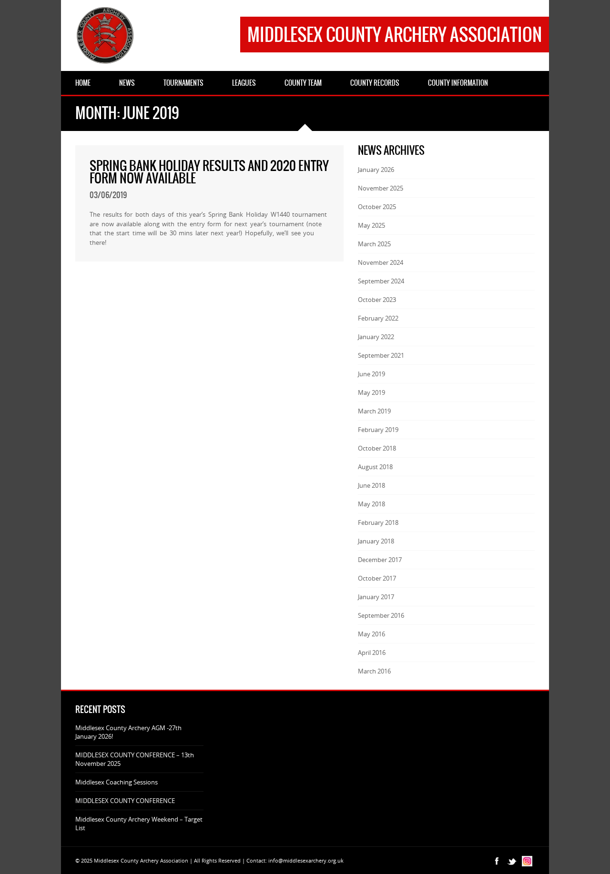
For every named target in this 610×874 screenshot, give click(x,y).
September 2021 (381, 355)
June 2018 (371, 485)
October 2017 (377, 578)
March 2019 (374, 411)
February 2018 (378, 522)
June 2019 (371, 374)
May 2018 (371, 504)
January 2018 (376, 541)
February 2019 (378, 429)
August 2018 (375, 466)
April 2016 (372, 652)
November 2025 (380, 188)
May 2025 (371, 225)
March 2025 (374, 244)
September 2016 (381, 615)
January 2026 (376, 169)
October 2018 (377, 448)
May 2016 (371, 634)
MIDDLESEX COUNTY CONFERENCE (125, 800)
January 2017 (376, 597)
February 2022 (378, 318)
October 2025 (377, 206)
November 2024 (380, 262)
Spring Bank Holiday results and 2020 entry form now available (209, 172)
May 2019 (371, 392)
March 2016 (374, 671)
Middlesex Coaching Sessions (116, 782)
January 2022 (376, 336)
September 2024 (381, 281)
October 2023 (377, 299)
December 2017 (380, 559)
